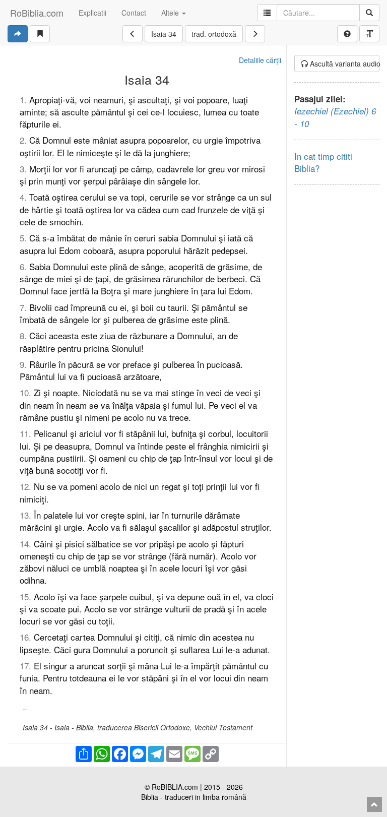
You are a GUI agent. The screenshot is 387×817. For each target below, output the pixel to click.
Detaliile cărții (260, 60)
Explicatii (92, 13)
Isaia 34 (163, 34)
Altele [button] (171, 13)
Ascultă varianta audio (344, 63)
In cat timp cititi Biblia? (323, 162)
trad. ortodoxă (213, 34)
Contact (133, 13)
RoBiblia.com (36, 12)
